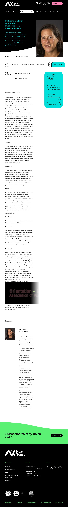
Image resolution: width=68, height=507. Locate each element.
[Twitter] (55, 467)
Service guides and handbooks (11, 476)
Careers (8, 466)
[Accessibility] (37, 3)
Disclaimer (19, 502)
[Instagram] (60, 467)
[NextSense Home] (12, 4)
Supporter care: (34, 474)
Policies (7, 480)
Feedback (8, 472)
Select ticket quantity (51, 95)
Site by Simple (59, 502)
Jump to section (7, 64)
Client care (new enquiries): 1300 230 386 (34, 468)
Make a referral (10, 469)
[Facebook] (47, 467)
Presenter (40, 64)
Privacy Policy (8, 502)
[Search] (48, 3)
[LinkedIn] (51, 467)
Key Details (14, 64)
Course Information (27, 64)
